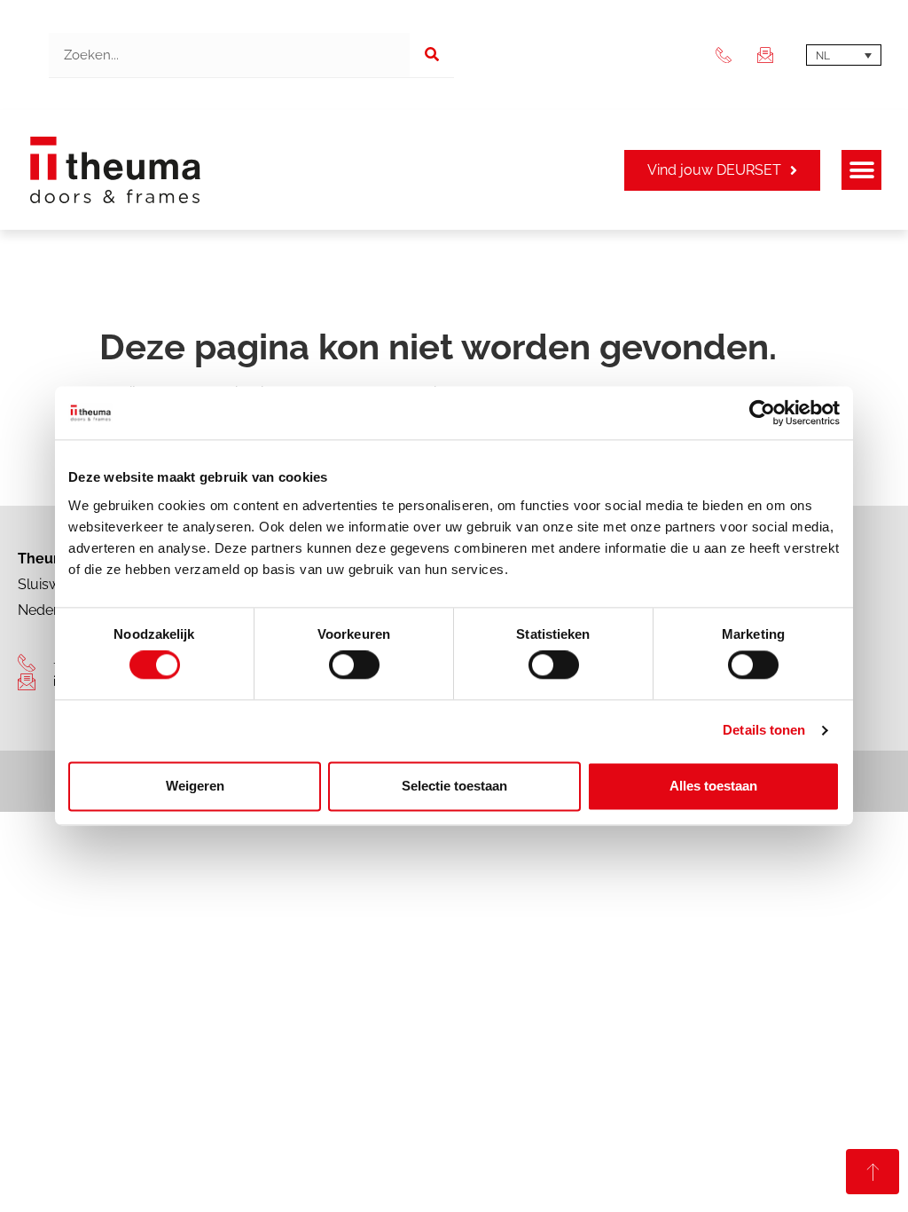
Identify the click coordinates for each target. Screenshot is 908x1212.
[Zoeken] (432, 55)
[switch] (354, 665)
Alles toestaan (713, 785)
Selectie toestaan (454, 785)
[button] (861, 170)
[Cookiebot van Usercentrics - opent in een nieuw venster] (762, 412)
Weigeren (195, 785)
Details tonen (764, 730)
